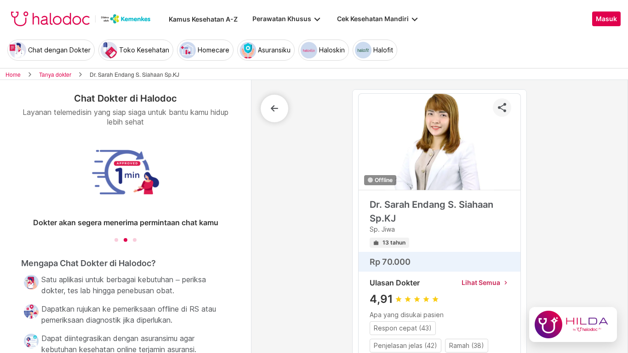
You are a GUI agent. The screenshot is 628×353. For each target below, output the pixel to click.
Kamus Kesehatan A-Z (203, 19)
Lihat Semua (485, 282)
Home (13, 74)
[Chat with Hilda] (573, 324)
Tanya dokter (55, 74)
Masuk (606, 19)
